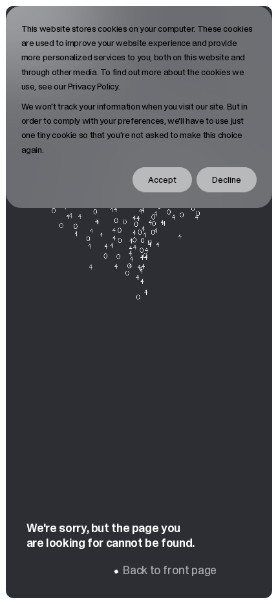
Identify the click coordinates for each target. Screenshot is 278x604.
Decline (226, 179)
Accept (162, 179)
